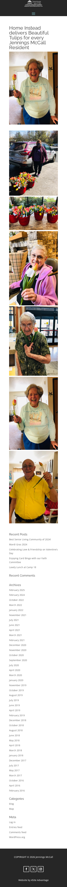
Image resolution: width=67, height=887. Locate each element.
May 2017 (14, 770)
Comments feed (17, 832)
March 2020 (15, 675)
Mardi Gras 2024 (18, 544)
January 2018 (16, 755)
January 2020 (16, 680)
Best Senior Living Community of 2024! (30, 539)
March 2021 (15, 635)
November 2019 (17, 685)
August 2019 (16, 695)
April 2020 (14, 670)
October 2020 (16, 655)
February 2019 (17, 715)
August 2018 (16, 730)
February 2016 (17, 790)
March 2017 (15, 775)
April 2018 (14, 745)
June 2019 (14, 705)
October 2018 (16, 725)
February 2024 (17, 594)
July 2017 (14, 765)
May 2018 (14, 740)
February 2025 (17, 590)
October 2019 (16, 690)
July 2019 (14, 700)
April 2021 (14, 630)
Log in (12, 822)
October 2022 (16, 599)
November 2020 (17, 650)
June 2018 (14, 735)
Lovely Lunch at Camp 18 (22, 567)
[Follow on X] (33, 869)
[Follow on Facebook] (26, 869)
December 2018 (17, 720)
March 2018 (15, 750)
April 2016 (14, 785)
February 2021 (17, 640)
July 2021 (14, 620)
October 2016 (16, 780)
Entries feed (15, 827)
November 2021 (17, 615)
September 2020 (18, 660)
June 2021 (14, 625)
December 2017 (17, 760)
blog (11, 803)
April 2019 (14, 710)
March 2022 (15, 605)
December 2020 (17, 645)
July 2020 (14, 665)
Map (11, 808)
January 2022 (16, 610)
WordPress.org (17, 837)
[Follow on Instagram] (41, 869)
